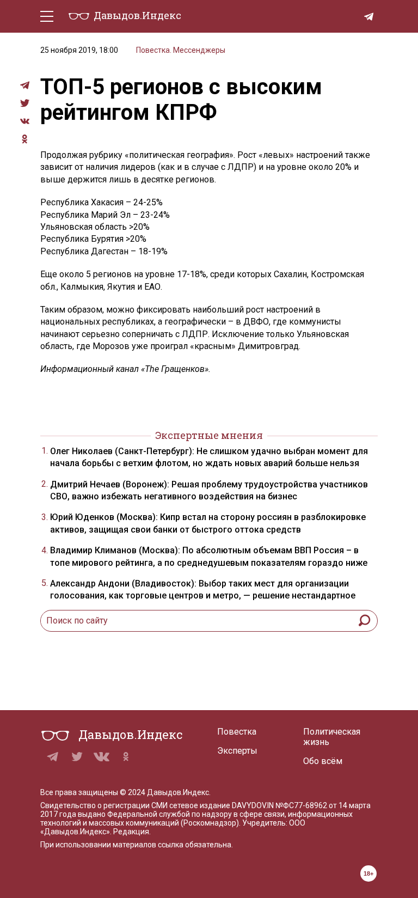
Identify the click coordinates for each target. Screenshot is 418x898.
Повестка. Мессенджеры (180, 50)
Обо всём (322, 761)
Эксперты (237, 751)
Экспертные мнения (209, 435)
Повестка (236, 731)
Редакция (131, 831)
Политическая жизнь (331, 736)
